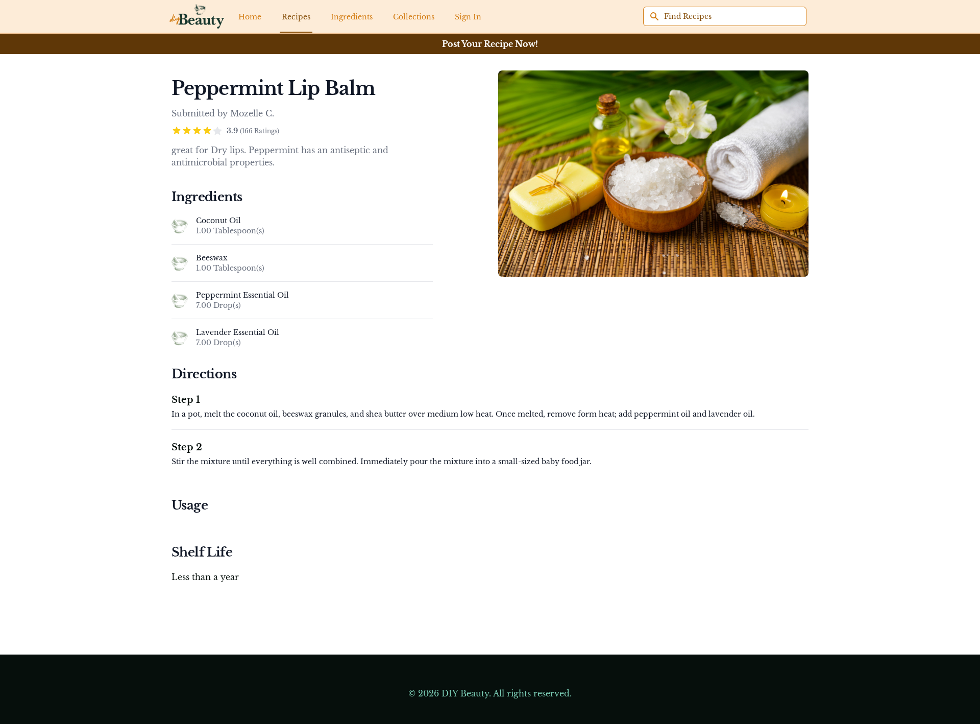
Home (249, 16)
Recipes (296, 16)
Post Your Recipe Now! (490, 44)
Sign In (468, 16)
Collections (413, 16)
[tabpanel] (653, 173)
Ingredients (352, 16)
